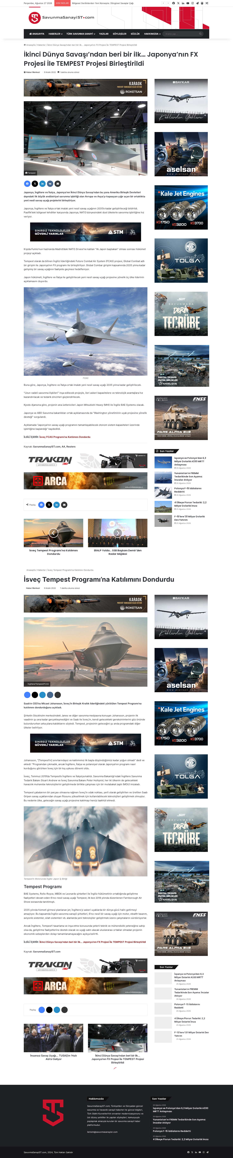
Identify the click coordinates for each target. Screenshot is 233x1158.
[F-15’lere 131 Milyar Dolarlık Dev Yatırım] (163, 521)
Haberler (41, 45)
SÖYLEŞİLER (119, 33)
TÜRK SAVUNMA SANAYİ (79, 33)
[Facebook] (27, 184)
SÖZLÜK (135, 33)
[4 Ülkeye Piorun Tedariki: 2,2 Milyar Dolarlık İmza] (163, 507)
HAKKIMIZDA (151, 33)
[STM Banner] (85, 234)
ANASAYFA (38, 33)
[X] (35, 184)
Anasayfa (30, 45)
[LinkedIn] (42, 184)
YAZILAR (103, 33)
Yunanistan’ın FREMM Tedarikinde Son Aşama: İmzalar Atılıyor (188, 476)
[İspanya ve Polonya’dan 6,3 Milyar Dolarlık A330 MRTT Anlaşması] (163, 462)
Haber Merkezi (33, 72)
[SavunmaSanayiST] (116, 18)
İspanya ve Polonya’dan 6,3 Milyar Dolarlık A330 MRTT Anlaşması (190, 461)
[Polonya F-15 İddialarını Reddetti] (163, 493)
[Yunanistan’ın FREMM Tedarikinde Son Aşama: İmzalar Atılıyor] (163, 478)
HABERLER (54, 33)
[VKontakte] (50, 184)
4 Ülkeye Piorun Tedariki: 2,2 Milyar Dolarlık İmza (190, 504)
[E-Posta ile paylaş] (58, 184)
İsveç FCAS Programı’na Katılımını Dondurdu (64, 436)
